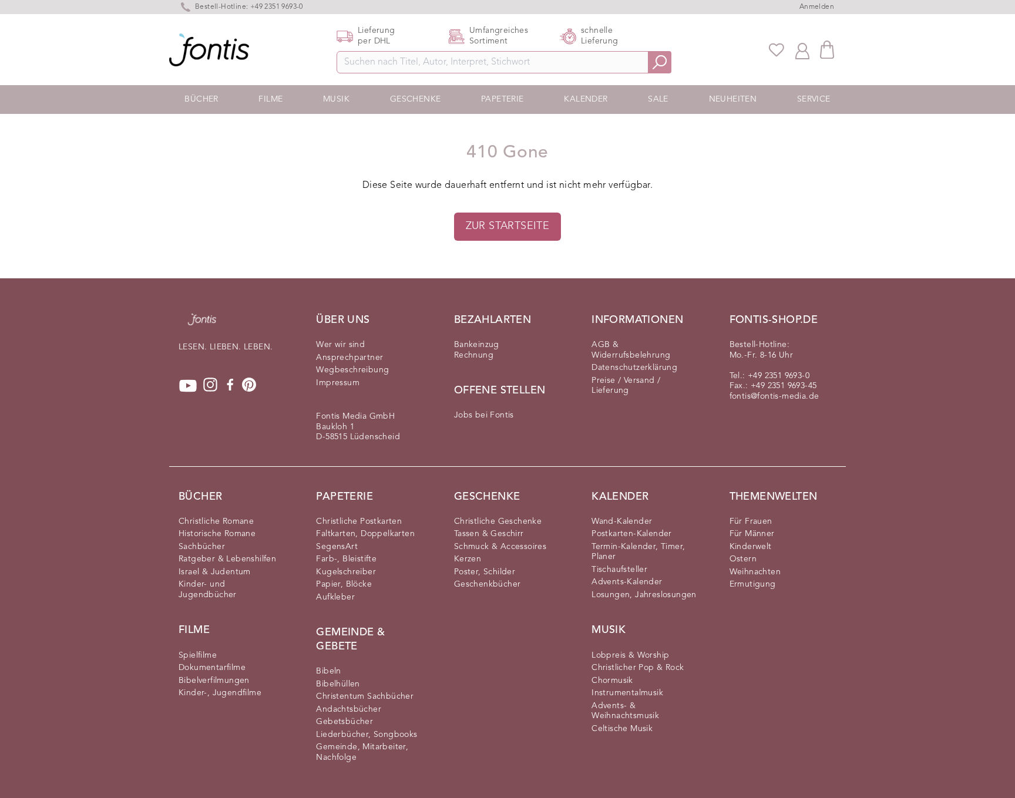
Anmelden (816, 7)
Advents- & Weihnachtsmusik (625, 711)
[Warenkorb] (827, 49)
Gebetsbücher (344, 722)
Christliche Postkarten (359, 521)
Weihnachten (755, 572)
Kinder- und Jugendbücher (208, 589)
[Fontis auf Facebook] (230, 385)
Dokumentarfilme (212, 668)
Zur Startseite (508, 226)
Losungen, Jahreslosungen (644, 595)
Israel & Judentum (215, 572)
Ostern (743, 559)
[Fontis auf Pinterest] (249, 385)
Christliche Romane (216, 521)
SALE (658, 99)
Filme (270, 99)
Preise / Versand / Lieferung (625, 385)
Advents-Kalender (626, 582)
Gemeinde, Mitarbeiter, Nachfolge (362, 752)
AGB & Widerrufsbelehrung (630, 350)
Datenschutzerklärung (634, 367)
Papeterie (502, 99)
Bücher (201, 99)
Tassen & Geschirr (489, 534)
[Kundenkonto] (802, 50)
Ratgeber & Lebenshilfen (227, 559)
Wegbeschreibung (352, 370)
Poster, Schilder (484, 572)
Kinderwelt (751, 547)
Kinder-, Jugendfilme (220, 693)
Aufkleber (335, 597)
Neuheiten (733, 99)
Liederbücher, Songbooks (366, 734)
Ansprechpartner (349, 357)
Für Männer (752, 534)
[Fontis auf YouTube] (188, 385)
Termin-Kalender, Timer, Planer (638, 552)
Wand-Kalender (621, 521)
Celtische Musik (622, 729)
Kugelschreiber (346, 572)
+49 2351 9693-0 (778, 376)
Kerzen (467, 559)
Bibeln (328, 671)
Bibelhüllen (337, 684)
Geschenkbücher (487, 584)
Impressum (337, 383)
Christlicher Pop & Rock (637, 668)
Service (814, 99)
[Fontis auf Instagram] (210, 385)
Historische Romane (217, 534)
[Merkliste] (776, 50)
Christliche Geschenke (498, 521)
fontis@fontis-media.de (774, 396)
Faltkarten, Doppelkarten (365, 534)
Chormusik (612, 680)
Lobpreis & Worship (630, 655)
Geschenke (415, 99)
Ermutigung (753, 584)
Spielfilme (198, 655)
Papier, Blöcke (344, 584)
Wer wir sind (340, 345)
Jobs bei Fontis (484, 415)
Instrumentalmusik (627, 693)
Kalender (585, 99)
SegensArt (337, 547)
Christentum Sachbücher (365, 696)
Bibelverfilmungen (214, 680)
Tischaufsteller (619, 569)
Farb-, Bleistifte (346, 559)
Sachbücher (202, 547)
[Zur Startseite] (202, 325)
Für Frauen (751, 521)
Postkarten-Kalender (631, 534)
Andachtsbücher (348, 709)
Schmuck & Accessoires (500, 547)
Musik (336, 99)
